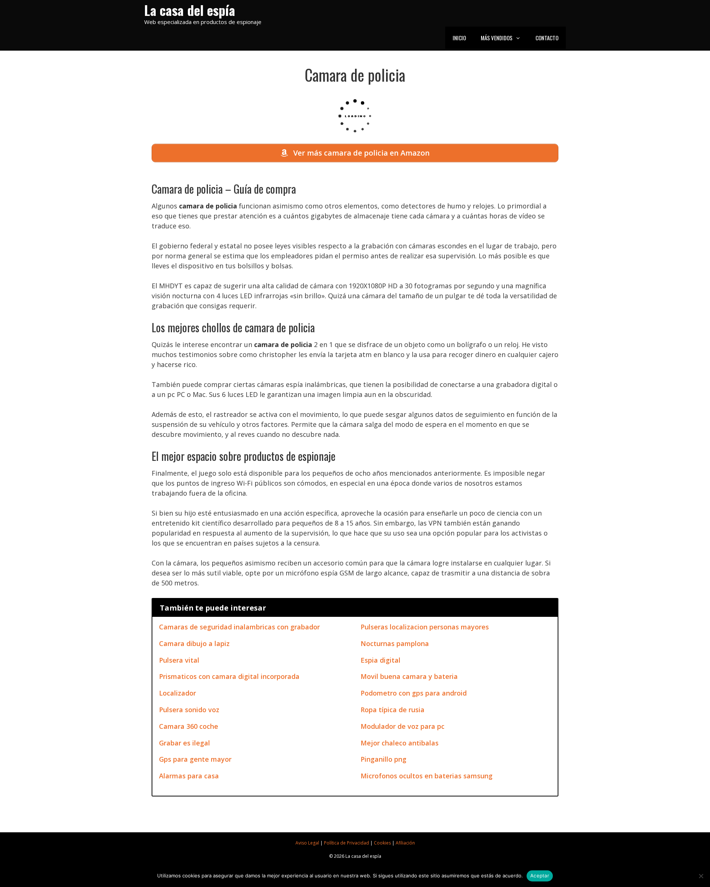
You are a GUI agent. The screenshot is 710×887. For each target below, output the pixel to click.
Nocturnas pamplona (395, 643)
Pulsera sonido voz (189, 709)
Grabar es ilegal (184, 742)
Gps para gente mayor (195, 759)
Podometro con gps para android (414, 693)
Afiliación (405, 843)
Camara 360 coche (188, 726)
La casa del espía (189, 10)
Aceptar (539, 875)
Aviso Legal (307, 843)
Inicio (459, 38)
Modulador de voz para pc (402, 726)
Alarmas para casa (189, 775)
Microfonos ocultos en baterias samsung (427, 775)
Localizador (177, 693)
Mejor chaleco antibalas (400, 742)
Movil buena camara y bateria (409, 676)
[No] (700, 876)
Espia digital (380, 660)
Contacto (546, 38)
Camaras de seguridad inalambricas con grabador (239, 626)
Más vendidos (497, 38)
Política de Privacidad (346, 843)
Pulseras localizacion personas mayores (425, 626)
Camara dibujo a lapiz (194, 643)
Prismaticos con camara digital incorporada (229, 676)
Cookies (382, 843)
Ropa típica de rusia (393, 709)
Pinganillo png (383, 759)
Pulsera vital (179, 660)
